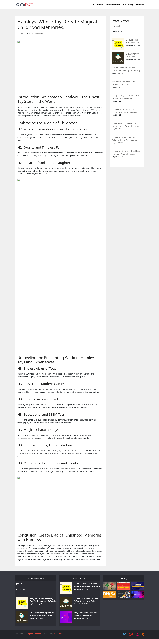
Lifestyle (140, 5)
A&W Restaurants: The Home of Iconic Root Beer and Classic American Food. (126, 111)
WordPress (58, 633)
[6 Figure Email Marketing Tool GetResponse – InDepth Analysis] (118, 44)
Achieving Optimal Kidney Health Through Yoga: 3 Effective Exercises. (126, 153)
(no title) (116, 26)
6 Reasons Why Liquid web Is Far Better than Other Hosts (133, 55)
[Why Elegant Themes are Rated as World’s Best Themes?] (66, 617)
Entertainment (112, 5)
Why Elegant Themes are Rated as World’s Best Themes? (85, 614)
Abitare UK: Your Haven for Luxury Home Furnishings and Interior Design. (125, 125)
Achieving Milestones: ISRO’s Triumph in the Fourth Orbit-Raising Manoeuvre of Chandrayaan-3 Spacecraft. (125, 139)
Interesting (128, 5)
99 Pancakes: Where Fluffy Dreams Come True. (123, 83)
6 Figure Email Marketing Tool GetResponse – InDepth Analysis (133, 41)
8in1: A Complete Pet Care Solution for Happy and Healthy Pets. (126, 69)
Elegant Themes (33, 633)
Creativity (98, 5)
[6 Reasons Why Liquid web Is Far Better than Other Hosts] (118, 58)
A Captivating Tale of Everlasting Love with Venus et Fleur (126, 97)
